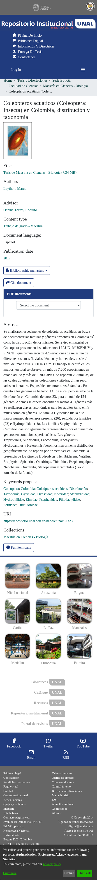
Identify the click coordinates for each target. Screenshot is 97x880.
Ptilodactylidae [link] (69, 499)
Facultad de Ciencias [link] (23, 86)
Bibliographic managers (27, 270)
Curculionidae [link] (28, 505)
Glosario (57, 813)
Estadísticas (10, 813)
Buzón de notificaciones (67, 791)
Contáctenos (59, 808)
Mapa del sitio (60, 795)
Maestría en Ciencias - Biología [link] (65, 86)
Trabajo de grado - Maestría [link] (23, 226)
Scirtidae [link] (9, 505)
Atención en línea (63, 804)
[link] (39, 172)
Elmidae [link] (31, 499)
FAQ (54, 800)
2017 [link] (7, 258)
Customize (9, 873)
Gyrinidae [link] (28, 494)
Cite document (20, 283)
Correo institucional (15, 795)
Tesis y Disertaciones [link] (32, 80)
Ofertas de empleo (63, 777)
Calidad (8, 791)
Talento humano (62, 773)
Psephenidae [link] (48, 499)
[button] (48, 24)
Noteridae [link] (61, 494)
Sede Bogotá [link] (61, 80)
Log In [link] (16, 69)
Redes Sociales (12, 800)
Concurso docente (63, 782)
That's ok (84, 873)
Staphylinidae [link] (79, 494)
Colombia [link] (28, 489)
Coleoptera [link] (11, 489)
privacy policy (52, 864)
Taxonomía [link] (11, 494)
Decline (69, 873)
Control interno (61, 786)
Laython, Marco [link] (14, 188)
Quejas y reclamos (14, 804)
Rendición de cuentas (16, 782)
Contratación (11, 777)
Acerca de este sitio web (79, 830)
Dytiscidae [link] (44, 494)
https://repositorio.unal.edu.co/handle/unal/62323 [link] (38, 521)
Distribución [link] (78, 489)
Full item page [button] (20, 547)
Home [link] (8, 80)
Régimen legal (12, 773)
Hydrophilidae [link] (13, 499)
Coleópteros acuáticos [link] (52, 489)
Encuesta (8, 808)
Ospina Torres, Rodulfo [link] (20, 210)
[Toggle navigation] (82, 69)
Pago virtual (10, 786)
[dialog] (48, 862)
